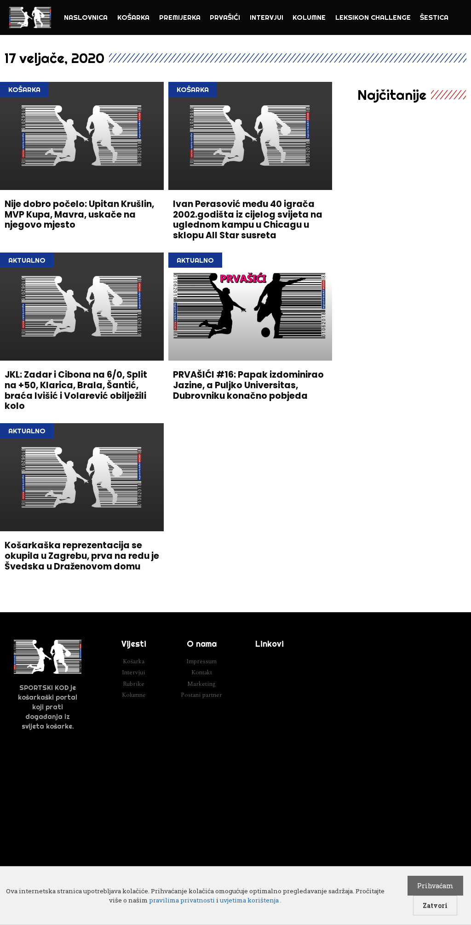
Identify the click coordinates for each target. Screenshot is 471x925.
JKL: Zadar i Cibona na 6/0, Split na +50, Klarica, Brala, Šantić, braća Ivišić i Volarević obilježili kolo (76, 390)
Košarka (133, 17)
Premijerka (180, 17)
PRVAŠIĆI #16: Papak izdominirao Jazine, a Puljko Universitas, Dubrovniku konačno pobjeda (248, 385)
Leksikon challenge (373, 17)
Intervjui (266, 17)
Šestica (434, 17)
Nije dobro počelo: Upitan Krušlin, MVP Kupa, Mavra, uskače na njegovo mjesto (79, 214)
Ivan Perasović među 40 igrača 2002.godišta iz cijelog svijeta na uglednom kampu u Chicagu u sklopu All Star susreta (247, 219)
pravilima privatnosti (182, 900)
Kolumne (309, 17)
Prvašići (225, 17)
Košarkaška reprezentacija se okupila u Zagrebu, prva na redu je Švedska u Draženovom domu (82, 556)
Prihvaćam (435, 885)
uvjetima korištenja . (250, 900)
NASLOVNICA (86, 17)
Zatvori (435, 905)
